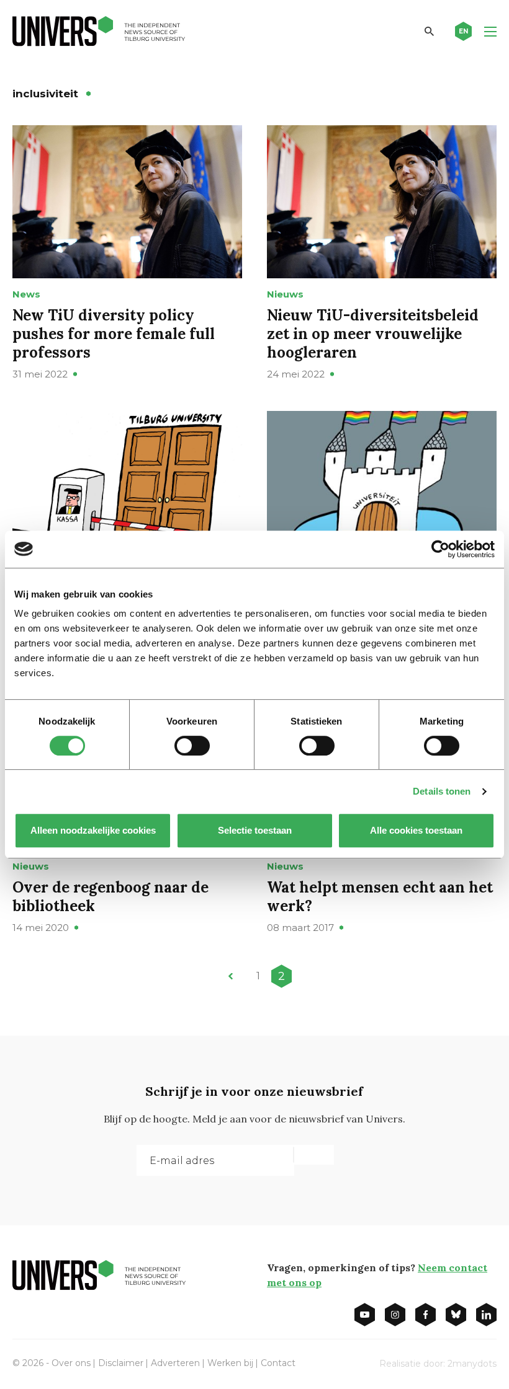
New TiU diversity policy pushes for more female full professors (113, 334)
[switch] (192, 746)
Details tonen (442, 791)
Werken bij (230, 1363)
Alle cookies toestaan (416, 830)
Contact (278, 1363)
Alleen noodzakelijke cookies (93, 830)
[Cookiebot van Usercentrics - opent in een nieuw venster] (440, 549)
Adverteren (175, 1363)
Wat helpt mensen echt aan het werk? (380, 896)
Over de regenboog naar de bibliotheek (110, 896)
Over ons (71, 1363)
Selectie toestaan (255, 830)
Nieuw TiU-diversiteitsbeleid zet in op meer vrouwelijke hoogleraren (373, 334)
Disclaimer (120, 1363)
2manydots (472, 1363)
